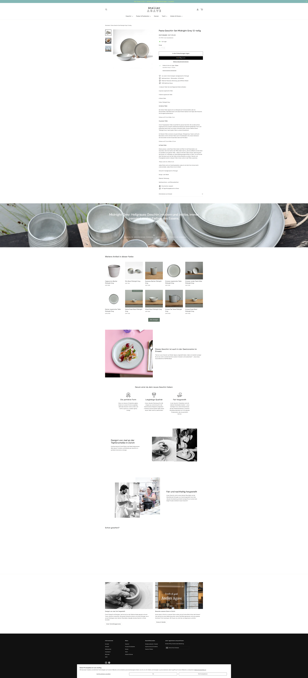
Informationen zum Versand (165, 194)
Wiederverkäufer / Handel (151, 644)
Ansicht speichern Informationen (169, 70)
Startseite (107, 25)
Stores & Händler (161, 622)
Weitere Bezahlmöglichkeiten (181, 61)
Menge (160, 45)
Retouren (107, 654)
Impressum (107, 651)
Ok (153, 674)
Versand (107, 646)
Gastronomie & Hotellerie (151, 646)
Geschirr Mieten (149, 649)
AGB (106, 657)
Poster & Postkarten (143, 16)
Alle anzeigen (154, 320)
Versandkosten (169, 37)
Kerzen (156, 16)
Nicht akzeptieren (203, 674)
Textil (164, 16)
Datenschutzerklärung (200, 670)
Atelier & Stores (175, 16)
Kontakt (107, 644)
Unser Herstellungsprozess (113, 624)
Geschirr (129, 16)
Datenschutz (108, 649)
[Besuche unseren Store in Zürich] (179, 595)
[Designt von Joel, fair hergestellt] (129, 595)
